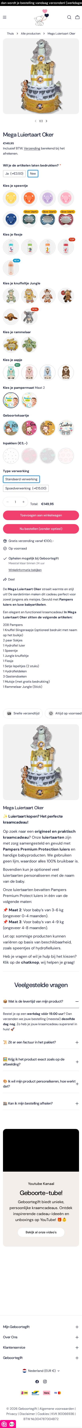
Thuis (10, 33)
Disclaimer (27, 1414)
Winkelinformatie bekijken (25, 570)
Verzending (32, 148)
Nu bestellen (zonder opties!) (41, 529)
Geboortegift (27, 1409)
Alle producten (30, 33)
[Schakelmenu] (5, 17)
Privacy (11, 1414)
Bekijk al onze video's (41, 1232)
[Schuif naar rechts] (46, 121)
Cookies (43, 1414)
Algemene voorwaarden (56, 1409)
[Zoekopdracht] (69, 17)
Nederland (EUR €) (42, 1371)
